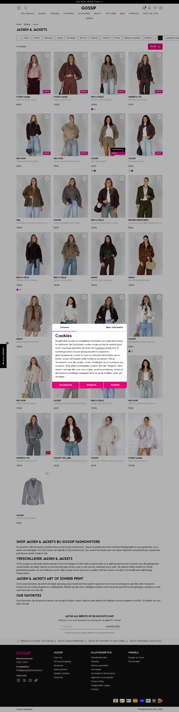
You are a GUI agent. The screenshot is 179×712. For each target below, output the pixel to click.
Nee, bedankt (72, 378)
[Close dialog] (137, 326)
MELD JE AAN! (72, 372)
